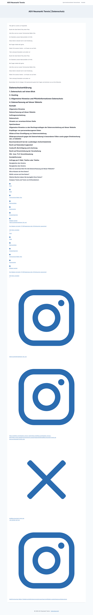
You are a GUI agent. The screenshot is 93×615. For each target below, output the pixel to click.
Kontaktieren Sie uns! (21, 222)
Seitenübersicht (55, 611)
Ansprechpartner (13, 215)
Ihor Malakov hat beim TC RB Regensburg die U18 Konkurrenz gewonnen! (27, 226)
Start (10, 186)
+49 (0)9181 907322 (14, 520)
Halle (10, 191)
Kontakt (83, 2)
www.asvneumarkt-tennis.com (17, 439)
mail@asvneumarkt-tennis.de (16, 518)
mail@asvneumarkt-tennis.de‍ (48, 437)
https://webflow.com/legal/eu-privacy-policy (20, 435)
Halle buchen (12, 222)
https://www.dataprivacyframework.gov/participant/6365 (26, 437)
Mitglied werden (13, 220)
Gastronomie (12, 209)
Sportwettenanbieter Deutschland (71, 2)
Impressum (58, 599)
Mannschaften (13, 203)
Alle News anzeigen (14, 230)
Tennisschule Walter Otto (15, 197)
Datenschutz (64, 599)
